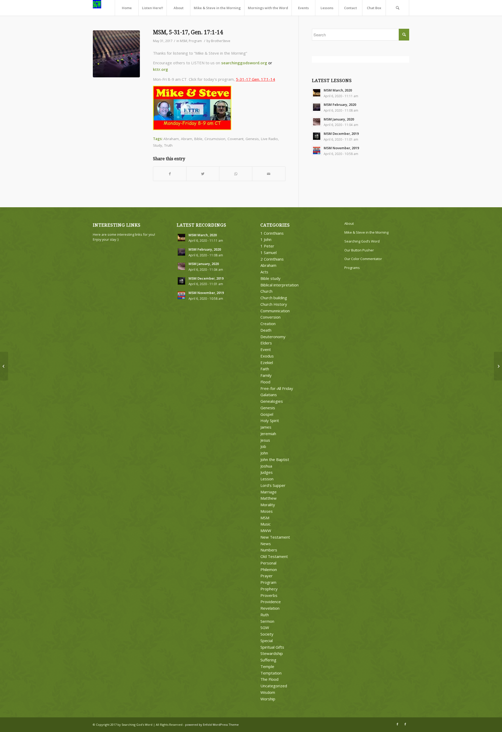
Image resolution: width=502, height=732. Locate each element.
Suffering (268, 659)
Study (157, 145)
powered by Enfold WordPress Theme (212, 725)
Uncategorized (273, 685)
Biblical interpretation (279, 284)
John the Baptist (274, 459)
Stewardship (271, 653)
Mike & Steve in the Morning (366, 232)
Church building (273, 297)
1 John (265, 239)
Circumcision (214, 138)
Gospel (266, 414)
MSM (183, 41)
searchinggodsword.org (244, 62)
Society (266, 634)
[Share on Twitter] (202, 174)
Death (265, 330)
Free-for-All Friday (276, 388)
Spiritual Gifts (272, 647)
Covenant (235, 138)
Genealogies (271, 401)
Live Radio (269, 138)
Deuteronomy (273, 336)
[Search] (397, 8)
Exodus (267, 356)
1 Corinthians (272, 233)
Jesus (265, 440)
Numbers (268, 549)
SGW (264, 627)
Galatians (268, 394)
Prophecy (269, 588)
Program (195, 41)
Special (266, 640)
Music (265, 524)
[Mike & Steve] (116, 53)
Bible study (270, 278)
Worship (267, 698)
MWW (265, 530)
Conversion (270, 317)
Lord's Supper (273, 485)
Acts (264, 271)
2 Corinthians (272, 259)
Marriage (268, 491)
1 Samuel (268, 252)
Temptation (271, 673)
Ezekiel (266, 362)
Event (265, 349)
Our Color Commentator (363, 258)
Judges (266, 472)
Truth (168, 145)
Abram (186, 138)
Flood (265, 381)
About (349, 223)
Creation (268, 323)
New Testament (275, 537)
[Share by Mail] (268, 174)
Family (266, 375)
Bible (198, 138)
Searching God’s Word (362, 241)
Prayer (266, 575)
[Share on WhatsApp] (235, 174)
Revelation (269, 608)
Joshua (266, 466)
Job (263, 446)
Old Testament (274, 556)
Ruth (264, 614)
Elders (266, 342)
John (264, 453)
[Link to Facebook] (397, 724)
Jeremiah (268, 433)
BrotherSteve (220, 41)
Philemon (268, 569)
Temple (267, 666)
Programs (352, 267)
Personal (268, 563)
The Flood (269, 679)
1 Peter (267, 246)
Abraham (171, 138)
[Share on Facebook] (169, 174)
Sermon (267, 621)
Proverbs (268, 595)
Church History (273, 304)
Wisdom (267, 692)
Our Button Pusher (359, 250)
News (265, 543)
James (265, 427)
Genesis (252, 138)
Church (266, 291)
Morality (267, 504)
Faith (264, 368)
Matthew (268, 498)
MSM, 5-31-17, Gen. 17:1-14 (188, 32)
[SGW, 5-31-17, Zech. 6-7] (498, 366)
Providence (270, 601)
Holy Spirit (269, 420)
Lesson (266, 478)
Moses (266, 511)
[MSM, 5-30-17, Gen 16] (4, 366)
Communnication (275, 310)
